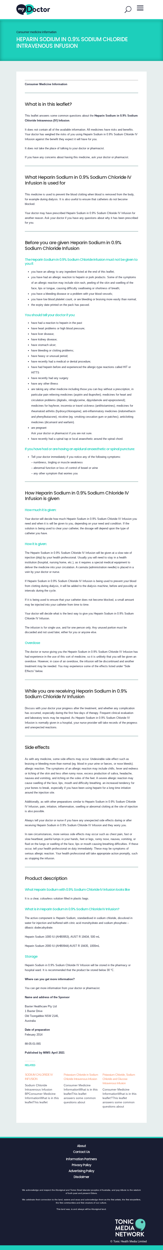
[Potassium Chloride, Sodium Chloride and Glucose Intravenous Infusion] (122, 1090)
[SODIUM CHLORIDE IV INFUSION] (44, 1088)
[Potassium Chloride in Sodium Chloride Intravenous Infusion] (83, 1088)
